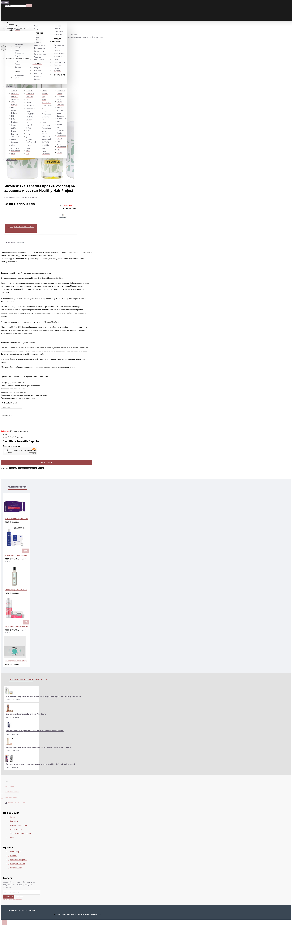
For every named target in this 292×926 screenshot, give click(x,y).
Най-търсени (41, 679)
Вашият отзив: (6, 416)
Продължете (46, 463)
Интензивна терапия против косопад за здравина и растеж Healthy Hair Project (75, 37)
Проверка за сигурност (12, 446)
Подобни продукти (17, 487)
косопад (13, 468)
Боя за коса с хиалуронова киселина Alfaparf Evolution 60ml (35, 731)
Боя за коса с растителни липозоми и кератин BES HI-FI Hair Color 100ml (40, 764)
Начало (74, 35)
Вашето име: (6, 407)
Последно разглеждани (21, 679)
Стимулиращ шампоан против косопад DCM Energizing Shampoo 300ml (17, 590)
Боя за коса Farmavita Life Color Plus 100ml (26, 714)
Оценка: (4, 435)
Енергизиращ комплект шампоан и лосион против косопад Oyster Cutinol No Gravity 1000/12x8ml (17, 627)
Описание (10, 242)
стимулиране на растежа (27, 468)
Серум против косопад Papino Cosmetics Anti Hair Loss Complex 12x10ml (17, 661)
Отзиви (21, 242)
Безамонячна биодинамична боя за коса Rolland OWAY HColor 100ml (38, 747)
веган (41, 468)
